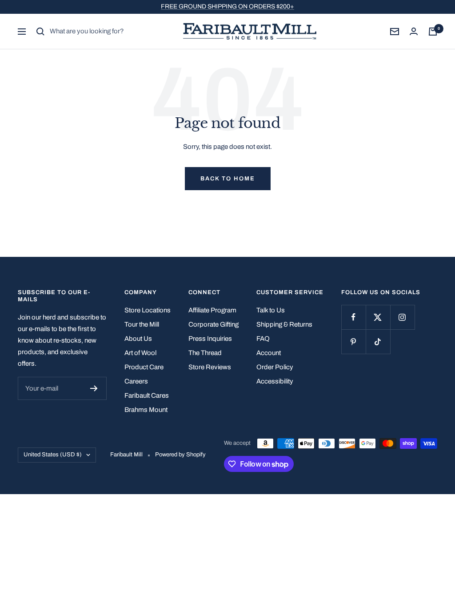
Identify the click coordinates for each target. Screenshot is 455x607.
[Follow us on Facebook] (353, 317)
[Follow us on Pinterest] (353, 341)
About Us (138, 338)
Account (268, 352)
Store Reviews (209, 367)
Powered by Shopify (180, 454)
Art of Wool (140, 352)
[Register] (94, 388)
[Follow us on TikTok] (378, 341)
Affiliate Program (212, 310)
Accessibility (274, 381)
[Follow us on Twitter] (378, 317)
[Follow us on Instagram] (402, 317)
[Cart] (432, 32)
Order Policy (274, 367)
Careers (136, 381)
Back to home (227, 179)
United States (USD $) (53, 454)
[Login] (414, 31)
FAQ (263, 338)
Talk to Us (270, 310)
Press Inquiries (210, 338)
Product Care (144, 367)
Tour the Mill (141, 324)
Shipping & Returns (284, 324)
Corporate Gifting (213, 324)
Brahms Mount (146, 409)
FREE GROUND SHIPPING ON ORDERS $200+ (227, 6)
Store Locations (147, 310)
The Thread (205, 352)
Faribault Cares (146, 395)
